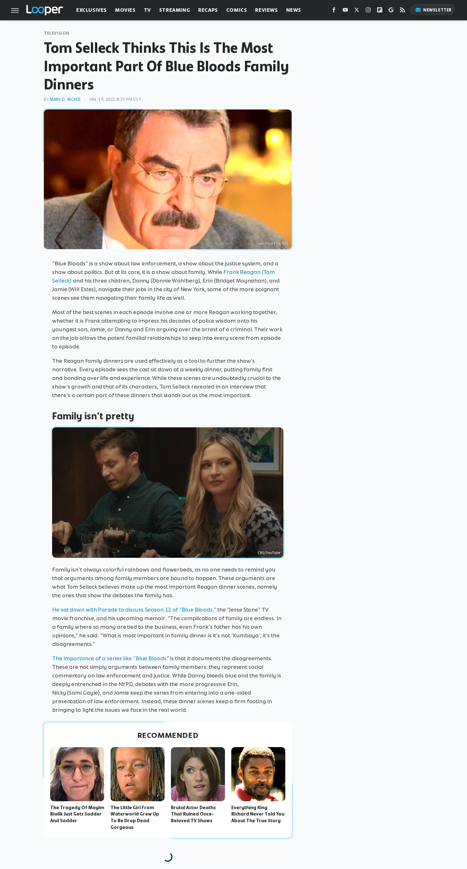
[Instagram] (368, 11)
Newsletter (437, 10)
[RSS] (402, 11)
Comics (236, 10)
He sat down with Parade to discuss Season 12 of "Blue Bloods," (134, 609)
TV (147, 10)
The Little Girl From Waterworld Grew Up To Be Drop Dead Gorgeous (135, 817)
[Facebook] (334, 11)
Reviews (266, 10)
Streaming (174, 10)
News (293, 10)
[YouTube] (345, 11)
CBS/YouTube (269, 553)
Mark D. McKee (65, 99)
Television (57, 33)
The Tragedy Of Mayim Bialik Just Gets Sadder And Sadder (77, 814)
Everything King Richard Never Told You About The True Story (257, 814)
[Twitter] (357, 11)
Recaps (208, 10)
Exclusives (91, 10)
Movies (125, 10)
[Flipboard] (379, 11)
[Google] (391, 11)
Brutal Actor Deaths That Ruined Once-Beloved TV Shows (193, 814)
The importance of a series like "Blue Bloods (109, 658)
